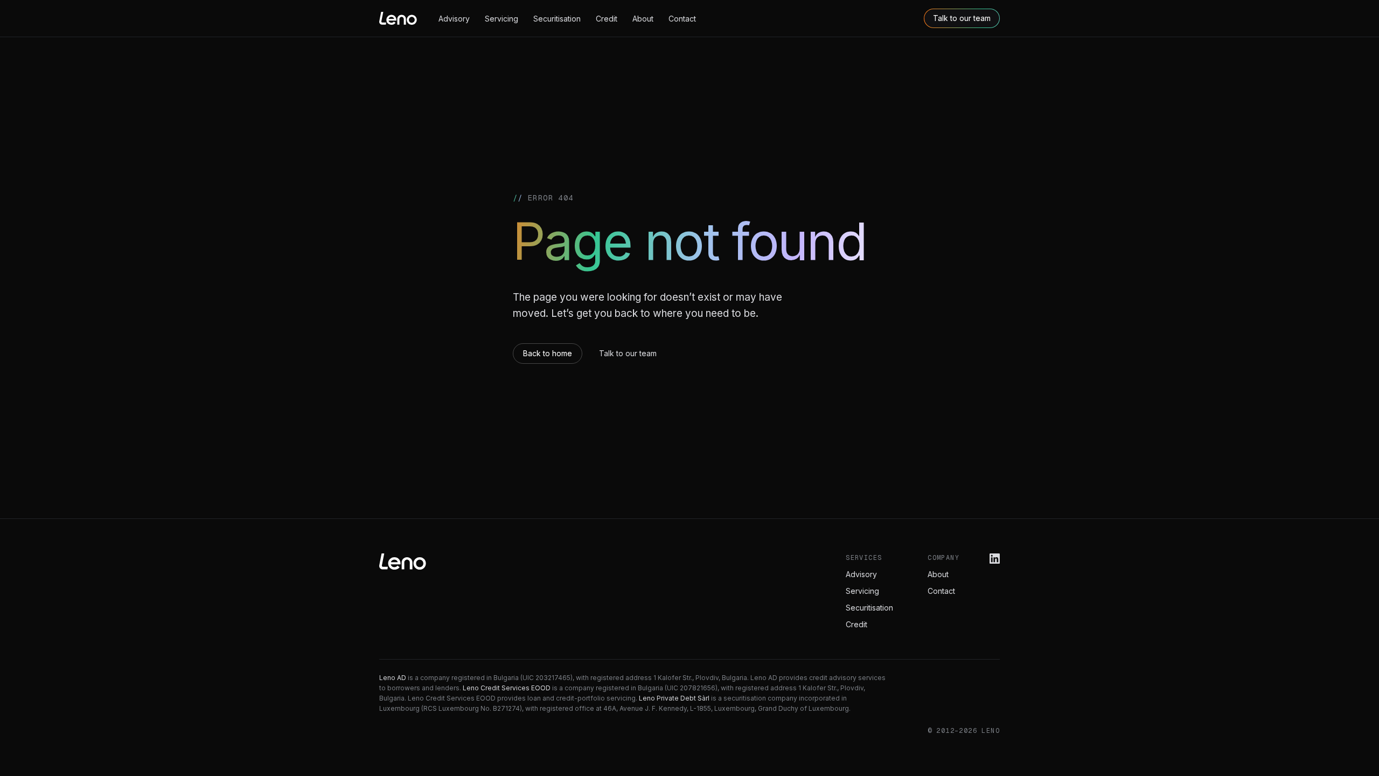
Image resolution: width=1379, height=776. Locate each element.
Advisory (454, 18)
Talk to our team (962, 18)
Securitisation (557, 18)
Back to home (547, 353)
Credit (606, 18)
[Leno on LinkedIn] (995, 558)
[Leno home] (398, 18)
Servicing (501, 18)
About (642, 18)
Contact (682, 18)
